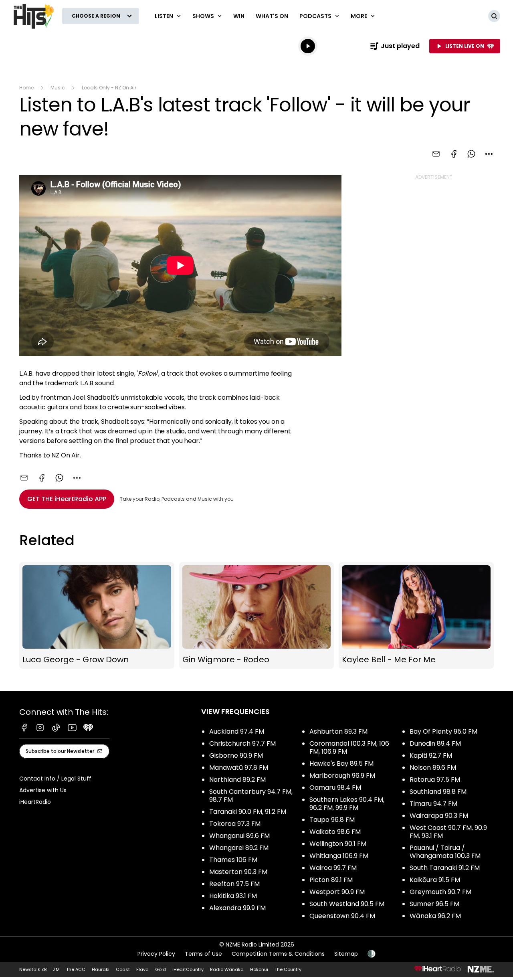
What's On (272, 16)
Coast (123, 969)
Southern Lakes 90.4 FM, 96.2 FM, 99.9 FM (346, 803)
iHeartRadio (35, 802)
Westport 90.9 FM (337, 891)
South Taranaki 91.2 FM (445, 867)
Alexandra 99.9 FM (237, 907)
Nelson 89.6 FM (433, 767)
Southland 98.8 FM (438, 791)
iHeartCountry (188, 969)
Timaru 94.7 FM (433, 803)
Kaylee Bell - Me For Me (416, 615)
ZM (56, 969)
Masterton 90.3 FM (238, 871)
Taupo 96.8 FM (332, 819)
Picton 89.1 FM (331, 879)
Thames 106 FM (233, 859)
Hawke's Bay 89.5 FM (341, 763)
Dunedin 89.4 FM (435, 743)
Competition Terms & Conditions (278, 954)
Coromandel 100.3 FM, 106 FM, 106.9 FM (349, 747)
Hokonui (259, 969)
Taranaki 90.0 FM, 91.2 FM (247, 811)
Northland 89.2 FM (237, 779)
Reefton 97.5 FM (234, 883)
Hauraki (100, 969)
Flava (142, 969)
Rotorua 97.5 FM (435, 779)
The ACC (75, 969)
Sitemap (346, 954)
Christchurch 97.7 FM (242, 743)
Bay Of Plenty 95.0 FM (443, 731)
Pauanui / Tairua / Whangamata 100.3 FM (445, 851)
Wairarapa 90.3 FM (439, 815)
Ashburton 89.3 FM (338, 731)
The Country (288, 969)
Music (57, 87)
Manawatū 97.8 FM (238, 767)
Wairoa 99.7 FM (333, 867)
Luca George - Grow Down (96, 615)
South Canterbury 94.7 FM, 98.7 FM (251, 795)
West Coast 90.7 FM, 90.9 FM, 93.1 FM (448, 831)
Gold (160, 969)
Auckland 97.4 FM (236, 731)
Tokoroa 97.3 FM (235, 823)
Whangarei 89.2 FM (239, 847)
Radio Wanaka (227, 969)
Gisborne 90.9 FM (236, 755)
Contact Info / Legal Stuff (55, 779)
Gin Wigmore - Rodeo (256, 615)
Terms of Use (203, 954)
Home (26, 87)
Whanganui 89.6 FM (239, 835)
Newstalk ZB (32, 969)
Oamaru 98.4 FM (335, 787)
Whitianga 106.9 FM (338, 855)
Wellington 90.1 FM (337, 843)
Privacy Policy (156, 954)
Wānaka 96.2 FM (435, 915)
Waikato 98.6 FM (335, 831)
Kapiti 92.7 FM (431, 755)
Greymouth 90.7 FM (440, 891)
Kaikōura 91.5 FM (435, 879)
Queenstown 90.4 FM (342, 915)
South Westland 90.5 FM (346, 903)
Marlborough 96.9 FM (342, 775)
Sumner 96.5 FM (434, 903)
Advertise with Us (43, 790)
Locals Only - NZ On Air (109, 87)
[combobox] (489, 154)
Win (238, 16)
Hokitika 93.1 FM (233, 895)
